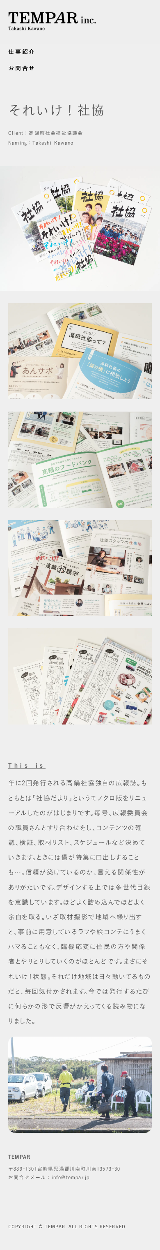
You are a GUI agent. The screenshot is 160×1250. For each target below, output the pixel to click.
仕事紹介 (22, 52)
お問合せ (22, 68)
